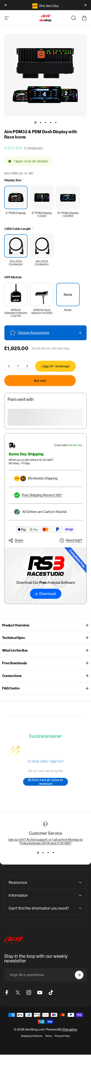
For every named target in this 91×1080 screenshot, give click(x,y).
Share (19, 540)
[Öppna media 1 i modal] (45, 75)
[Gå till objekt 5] (55, 122)
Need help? (74, 540)
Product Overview (15, 625)
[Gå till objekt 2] (40, 122)
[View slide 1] (37, 852)
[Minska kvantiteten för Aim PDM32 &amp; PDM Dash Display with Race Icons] (8, 366)
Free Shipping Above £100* (42, 495)
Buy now (40, 380)
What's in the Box (15, 650)
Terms (48, 1036)
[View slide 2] (43, 852)
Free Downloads (14, 663)
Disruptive (70, 1029)
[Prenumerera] (79, 975)
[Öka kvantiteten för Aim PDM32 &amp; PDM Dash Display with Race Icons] (27, 366)
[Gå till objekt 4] (50, 122)
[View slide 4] (53, 852)
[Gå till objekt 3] (45, 122)
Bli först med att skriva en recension (45, 782)
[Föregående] (6, 5)
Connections (12, 676)
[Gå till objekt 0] (35, 122)
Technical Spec (13, 638)
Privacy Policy (62, 1036)
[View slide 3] (48, 852)
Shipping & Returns (32, 1036)
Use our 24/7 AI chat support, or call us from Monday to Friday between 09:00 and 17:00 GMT (45, 841)
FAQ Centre (11, 688)
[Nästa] (85, 5)
